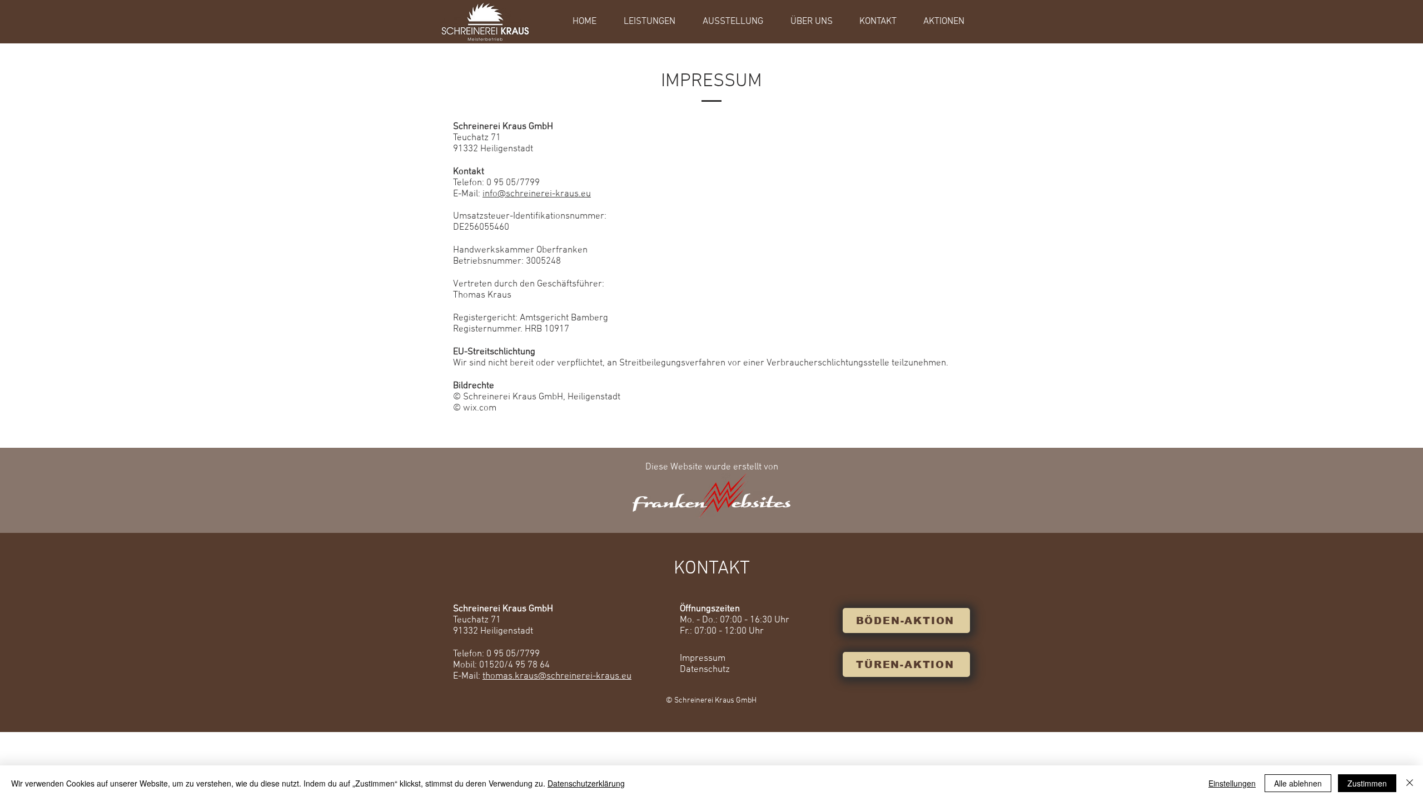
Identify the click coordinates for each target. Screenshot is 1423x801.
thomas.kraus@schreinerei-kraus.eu (556, 676)
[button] (655, 21)
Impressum (702, 658)
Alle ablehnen (1298, 783)
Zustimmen (1367, 783)
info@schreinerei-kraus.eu (536, 194)
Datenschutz (705, 669)
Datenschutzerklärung (586, 783)
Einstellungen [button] (1232, 783)
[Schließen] (1409, 783)
